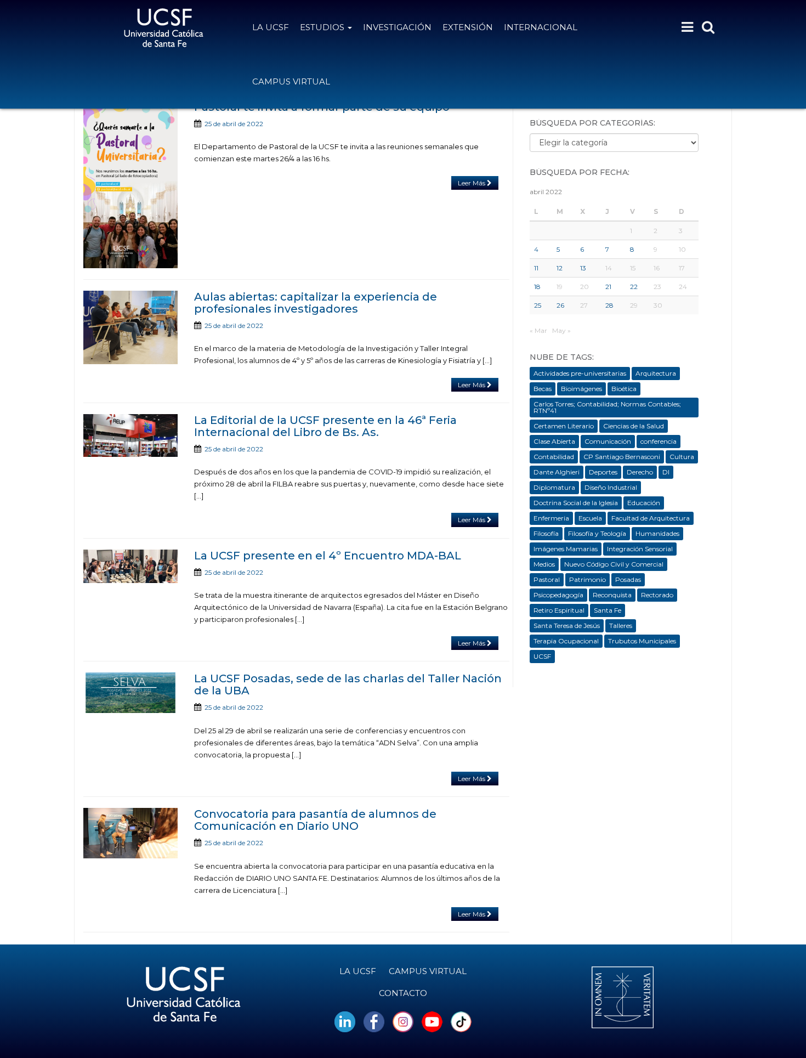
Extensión (467, 27)
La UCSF (270, 27)
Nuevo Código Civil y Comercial (613, 564)
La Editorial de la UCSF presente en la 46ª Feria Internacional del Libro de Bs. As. (325, 426)
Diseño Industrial (610, 487)
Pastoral (546, 579)
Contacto (403, 993)
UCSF (542, 656)
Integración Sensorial (640, 549)
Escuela (590, 518)
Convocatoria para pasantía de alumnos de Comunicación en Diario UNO (315, 820)
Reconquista (612, 595)
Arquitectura (655, 373)
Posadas (628, 579)
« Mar (538, 330)
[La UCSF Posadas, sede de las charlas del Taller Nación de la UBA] (130, 692)
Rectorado (657, 595)
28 (609, 305)
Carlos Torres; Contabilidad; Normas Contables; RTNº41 (607, 407)
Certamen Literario (563, 426)
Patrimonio (587, 579)
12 (560, 268)
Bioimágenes (581, 388)
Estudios (323, 27)
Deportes (603, 472)
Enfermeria (551, 518)
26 (560, 305)
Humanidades (657, 533)
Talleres (620, 625)
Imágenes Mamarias (565, 549)
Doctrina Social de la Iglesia (575, 503)
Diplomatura (554, 487)
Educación (643, 503)
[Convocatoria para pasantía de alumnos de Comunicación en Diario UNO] (130, 833)
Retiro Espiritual (558, 610)
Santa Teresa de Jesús (566, 625)
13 (583, 268)
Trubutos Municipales (642, 641)
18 (537, 286)
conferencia (658, 441)
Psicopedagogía (558, 595)
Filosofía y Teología (597, 533)
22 (634, 286)
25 (537, 305)
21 (608, 286)
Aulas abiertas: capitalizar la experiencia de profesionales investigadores (315, 302)
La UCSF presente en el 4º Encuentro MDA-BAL (327, 555)
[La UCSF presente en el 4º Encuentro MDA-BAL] (130, 566)
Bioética (624, 388)
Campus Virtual (291, 81)
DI (665, 472)
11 (536, 268)
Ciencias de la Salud (633, 426)
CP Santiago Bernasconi (621, 456)
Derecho (640, 472)
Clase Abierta (554, 441)
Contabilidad (553, 456)
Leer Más (472, 183)
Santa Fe (607, 610)
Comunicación (607, 441)
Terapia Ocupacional (566, 641)
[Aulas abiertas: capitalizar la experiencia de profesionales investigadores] (130, 327)
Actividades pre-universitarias (579, 373)
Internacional (540, 27)
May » (561, 330)
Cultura (681, 456)
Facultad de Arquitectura (650, 518)
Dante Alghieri (556, 472)
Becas (542, 388)
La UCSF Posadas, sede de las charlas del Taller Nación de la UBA (348, 684)
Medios (544, 564)
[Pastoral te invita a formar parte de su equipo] (130, 184)
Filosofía (546, 533)
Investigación (397, 27)
